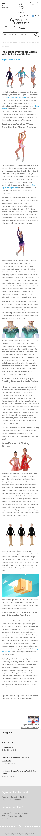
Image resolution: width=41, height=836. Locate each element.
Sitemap (5, 819)
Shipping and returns (21, 813)
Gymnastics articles (11, 59)
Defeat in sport (7, 747)
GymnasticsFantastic (19, 22)
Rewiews (6, 813)
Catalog (21, 7)
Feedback (21, 12)
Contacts (21, 5)
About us (21, 3)
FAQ (23, 10)
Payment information (15, 816)
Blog (22, 8)
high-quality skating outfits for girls (14, 97)
